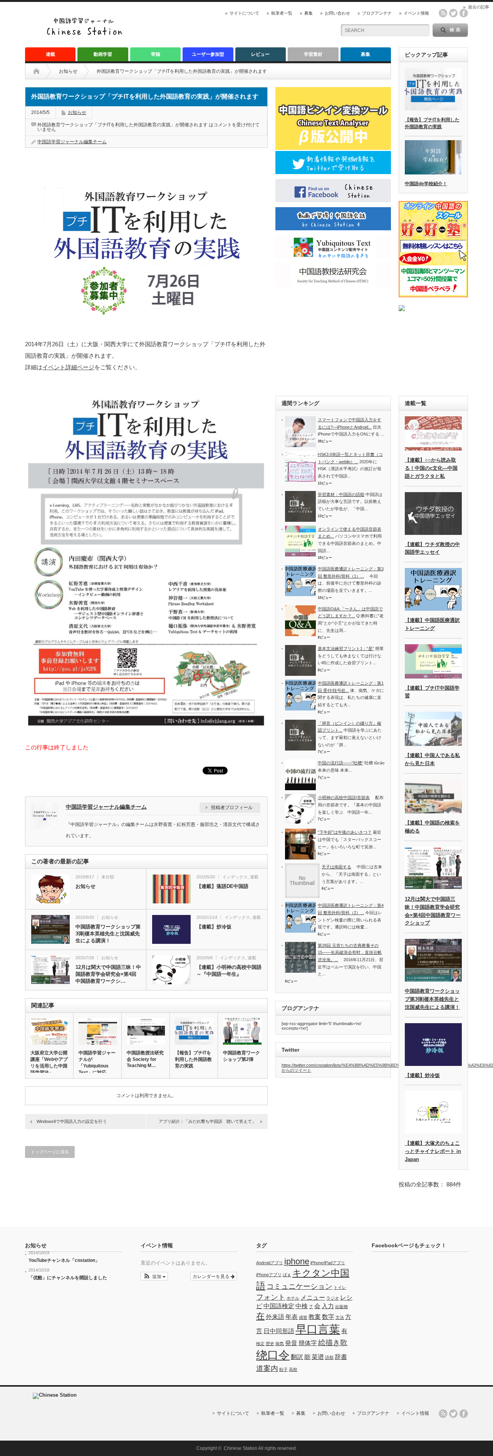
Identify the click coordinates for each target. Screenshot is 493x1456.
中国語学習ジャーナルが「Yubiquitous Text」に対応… (97, 1062)
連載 (50, 54)
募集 (308, 13)
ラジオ (332, 1298)
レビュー (260, 54)
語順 (329, 1357)
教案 (315, 1317)
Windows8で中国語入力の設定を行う (72, 1121)
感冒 (303, 1317)
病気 (279, 1343)
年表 (291, 1317)
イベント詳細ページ (68, 367)
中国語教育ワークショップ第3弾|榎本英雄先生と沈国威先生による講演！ (108, 933)
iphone (296, 1261)
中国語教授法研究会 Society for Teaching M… (145, 1059)
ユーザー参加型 (208, 54)
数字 (328, 1317)
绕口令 (273, 1355)
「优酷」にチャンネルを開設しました (68, 1277)
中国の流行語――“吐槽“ (340, 763)
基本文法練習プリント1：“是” (346, 648)
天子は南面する (336, 867)
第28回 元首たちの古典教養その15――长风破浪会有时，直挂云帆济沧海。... (350, 952)
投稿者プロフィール (232, 807)
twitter (453, 13)
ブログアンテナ (377, 13)
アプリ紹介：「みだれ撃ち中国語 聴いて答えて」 (207, 1121)
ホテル (293, 1298)
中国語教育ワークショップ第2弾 (241, 1056)
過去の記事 (478, 7)
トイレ (340, 1287)
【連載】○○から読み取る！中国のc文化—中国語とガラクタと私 (431, 468)
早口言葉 (317, 1329)
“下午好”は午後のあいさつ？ (345, 832)
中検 (301, 1306)
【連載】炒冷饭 (213, 927)
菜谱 (318, 1357)
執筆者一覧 (281, 13)
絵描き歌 (332, 1343)
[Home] (42, 71)
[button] (154, 1276)
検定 (260, 1343)
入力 (328, 1306)
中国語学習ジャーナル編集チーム (72, 141)
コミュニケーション (299, 1286)
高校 (293, 1369)
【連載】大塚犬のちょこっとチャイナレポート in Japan (433, 1151)
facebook (463, 13)
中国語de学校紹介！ (426, 183)
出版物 (341, 1306)
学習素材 (313, 54)
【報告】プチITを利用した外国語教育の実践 (193, 1059)
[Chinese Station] (87, 34)
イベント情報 (416, 13)
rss (443, 13)
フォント (270, 1297)
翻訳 (297, 1357)
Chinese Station (240, 1448)
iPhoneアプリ (269, 1274)
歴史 (270, 1343)
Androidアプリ (269, 1262)
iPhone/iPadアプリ (327, 1262)
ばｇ (287, 1274)
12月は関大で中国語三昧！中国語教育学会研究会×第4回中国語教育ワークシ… (108, 974)
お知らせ (68, 71)
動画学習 (103, 54)
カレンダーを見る (212, 1276)
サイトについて (244, 13)
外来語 (275, 1317)
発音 (291, 1343)
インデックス (235, 877)
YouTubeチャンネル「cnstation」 (64, 1260)
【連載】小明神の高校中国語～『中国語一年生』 (229, 970)
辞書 (341, 1357)
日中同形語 (278, 1331)
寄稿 (155, 54)
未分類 (107, 877)
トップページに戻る (50, 1151)
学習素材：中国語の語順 (341, 494)
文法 (339, 1317)
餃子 (283, 1369)
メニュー (312, 1297)
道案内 (267, 1368)
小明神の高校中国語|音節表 (344, 797)
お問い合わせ (337, 13)
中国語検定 (278, 1306)
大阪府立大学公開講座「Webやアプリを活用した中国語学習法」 (49, 1062)
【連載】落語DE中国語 (222, 886)
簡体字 (307, 1343)
